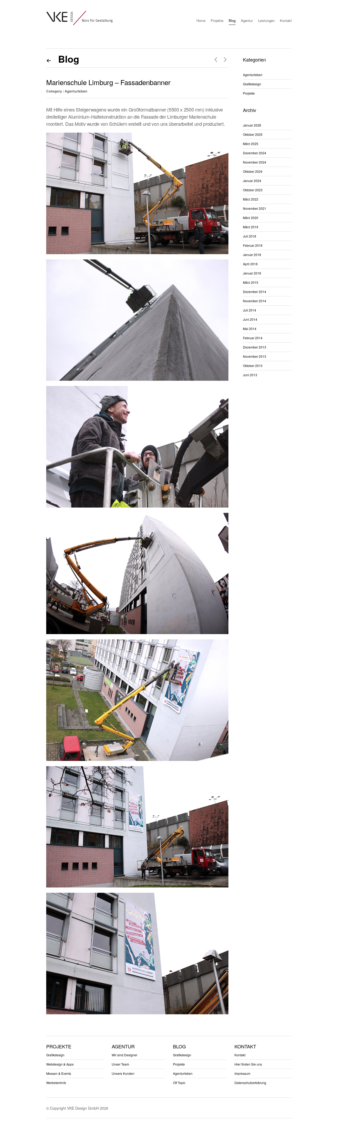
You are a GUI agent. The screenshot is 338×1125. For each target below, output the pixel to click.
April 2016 (250, 264)
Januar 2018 (252, 254)
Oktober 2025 (252, 134)
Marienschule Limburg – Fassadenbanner (108, 82)
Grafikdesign (252, 84)
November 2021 (254, 208)
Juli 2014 (249, 310)
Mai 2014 (249, 328)
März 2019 (250, 227)
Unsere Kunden (123, 1073)
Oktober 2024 (252, 171)
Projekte (217, 20)
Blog (232, 20)
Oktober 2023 (252, 190)
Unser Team (120, 1064)
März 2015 (250, 282)
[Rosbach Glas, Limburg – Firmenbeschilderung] (225, 59)
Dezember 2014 (254, 291)
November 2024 (254, 162)
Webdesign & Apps (60, 1064)
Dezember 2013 (254, 347)
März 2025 (250, 143)
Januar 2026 (252, 125)
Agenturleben (76, 91)
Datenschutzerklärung (250, 1082)
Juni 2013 (250, 375)
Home (200, 20)
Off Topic (179, 1082)
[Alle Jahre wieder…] (216, 59)
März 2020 (250, 217)
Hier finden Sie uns (248, 1064)
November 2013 (254, 356)
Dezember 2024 (254, 153)
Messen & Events (58, 1073)
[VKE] (79, 18)
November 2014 (254, 301)
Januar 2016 (252, 273)
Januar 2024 (252, 180)
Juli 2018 (249, 236)
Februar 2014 (252, 338)
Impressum (242, 1073)
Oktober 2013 (252, 365)
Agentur (247, 20)
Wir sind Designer (124, 1055)
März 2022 (250, 199)
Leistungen (266, 20)
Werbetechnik (56, 1082)
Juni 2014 (250, 319)
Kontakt (286, 20)
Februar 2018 (252, 245)
